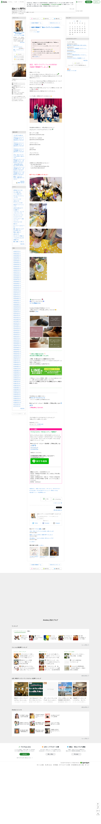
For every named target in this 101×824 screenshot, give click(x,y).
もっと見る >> (32, 541)
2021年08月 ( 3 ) (17, 321)
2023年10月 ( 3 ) (17, 274)
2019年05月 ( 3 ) (17, 372)
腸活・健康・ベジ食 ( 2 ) (18, 241)
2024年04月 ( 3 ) (17, 264)
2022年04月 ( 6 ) (17, 308)
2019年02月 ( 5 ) (17, 377)
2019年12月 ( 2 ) (16, 359)
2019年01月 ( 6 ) (17, 379)
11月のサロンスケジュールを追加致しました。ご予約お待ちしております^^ (18, 145)
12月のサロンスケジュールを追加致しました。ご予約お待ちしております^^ (18, 139)
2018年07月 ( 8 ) (17, 391)
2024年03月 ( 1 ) (17, 266)
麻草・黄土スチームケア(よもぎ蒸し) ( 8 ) (18, 229)
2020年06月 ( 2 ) (17, 347)
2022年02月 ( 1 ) (17, 309)
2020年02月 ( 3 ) (17, 355)
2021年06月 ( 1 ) (17, 325)
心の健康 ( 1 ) (16, 209)
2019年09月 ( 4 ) (17, 364)
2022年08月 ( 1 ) (17, 300)
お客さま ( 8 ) (16, 201)
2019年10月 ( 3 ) (17, 362)
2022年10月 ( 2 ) (17, 296)
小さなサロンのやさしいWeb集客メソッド (76, 58)
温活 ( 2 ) (15, 223)
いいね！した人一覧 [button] (57, 502)
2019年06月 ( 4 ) (17, 370)
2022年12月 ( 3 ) (17, 292)
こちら (36, 311)
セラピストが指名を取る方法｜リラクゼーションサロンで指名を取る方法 (77, 54)
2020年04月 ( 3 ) (17, 351)
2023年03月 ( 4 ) (17, 287)
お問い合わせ (49, 764)
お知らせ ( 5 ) (16, 234)
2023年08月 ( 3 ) (17, 277)
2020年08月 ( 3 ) (17, 343)
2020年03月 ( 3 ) (17, 353)
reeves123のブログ (71, 51)
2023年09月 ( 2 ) (17, 276)
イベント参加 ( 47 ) (17, 194)
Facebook (47, 523)
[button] (98, 813)
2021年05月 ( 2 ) (17, 326)
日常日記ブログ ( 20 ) (18, 190)
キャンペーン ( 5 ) (17, 199)
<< (74, 21)
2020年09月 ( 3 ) (17, 342)
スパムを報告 (41, 764)
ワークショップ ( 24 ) (18, 202)
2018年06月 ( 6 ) (17, 392)
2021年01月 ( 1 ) (16, 334)
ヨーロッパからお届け (69, 651)
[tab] (20, 631)
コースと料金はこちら (35, 303)
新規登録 (89, 2)
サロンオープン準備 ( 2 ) (18, 236)
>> (80, 21)
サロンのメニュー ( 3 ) (18, 215)
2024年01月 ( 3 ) (17, 270)
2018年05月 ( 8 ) (17, 394)
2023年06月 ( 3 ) (17, 281)
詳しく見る (50, 754)
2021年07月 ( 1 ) (17, 323)
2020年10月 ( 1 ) (17, 340)
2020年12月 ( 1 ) (17, 336)
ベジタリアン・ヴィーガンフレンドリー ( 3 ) (18, 212)
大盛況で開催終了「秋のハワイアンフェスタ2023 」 (46, 27)
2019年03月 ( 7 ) (17, 376)
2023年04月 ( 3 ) (17, 285)
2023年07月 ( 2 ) (17, 279)
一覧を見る (85, 60)
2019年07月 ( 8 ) (17, 368)
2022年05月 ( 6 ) (17, 306)
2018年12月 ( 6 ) (16, 381)
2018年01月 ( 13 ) (17, 402)
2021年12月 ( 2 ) (16, 313)
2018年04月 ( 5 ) (17, 396)
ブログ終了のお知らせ (18, 135)
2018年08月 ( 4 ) (17, 389)
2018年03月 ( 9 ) (17, 398)
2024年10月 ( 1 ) (17, 253)
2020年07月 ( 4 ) (17, 345)
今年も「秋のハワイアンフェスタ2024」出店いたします (42, 531)
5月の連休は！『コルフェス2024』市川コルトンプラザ (41, 538)
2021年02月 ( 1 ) (17, 332)
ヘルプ (87, 764)
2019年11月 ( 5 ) (16, 360)
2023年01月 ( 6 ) (17, 291)
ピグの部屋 (22, 35)
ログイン (96, 2)
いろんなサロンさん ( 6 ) (18, 237)
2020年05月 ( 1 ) (17, 349)
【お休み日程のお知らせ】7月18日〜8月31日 (18, 164)
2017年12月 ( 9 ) (16, 404)
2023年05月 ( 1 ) (17, 283)
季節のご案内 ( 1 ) (17, 232)
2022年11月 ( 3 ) (17, 294)
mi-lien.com (40, 424)
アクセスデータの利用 (65, 764)
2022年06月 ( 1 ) (17, 304)
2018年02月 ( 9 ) (17, 400)
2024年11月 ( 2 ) (17, 251)
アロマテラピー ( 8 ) (17, 222)
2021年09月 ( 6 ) (17, 319)
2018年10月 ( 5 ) (17, 385)
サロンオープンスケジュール (38, 397)
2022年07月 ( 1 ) (17, 302)
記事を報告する (58, 510)
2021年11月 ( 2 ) (16, 315)
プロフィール (16, 35)
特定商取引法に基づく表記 (78, 764)
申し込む (76, 754)
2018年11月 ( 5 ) (16, 383)
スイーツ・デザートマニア (20, 651)
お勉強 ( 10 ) (16, 239)
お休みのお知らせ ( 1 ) (18, 208)
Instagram (58, 523)
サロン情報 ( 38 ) (17, 192)
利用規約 (56, 764)
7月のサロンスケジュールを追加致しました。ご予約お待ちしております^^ (18, 168)
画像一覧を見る (21, 182)
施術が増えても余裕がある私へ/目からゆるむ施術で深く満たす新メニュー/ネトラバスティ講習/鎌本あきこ (77, 45)
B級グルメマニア (43, 651)
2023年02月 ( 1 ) (17, 289)
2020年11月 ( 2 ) (17, 338)
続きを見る (22, 42)
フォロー (41, 518)
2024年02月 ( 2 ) (17, 268)
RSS (70, 69)
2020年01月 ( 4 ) (17, 357)
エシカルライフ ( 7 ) (17, 216)
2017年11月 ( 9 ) (16, 406)
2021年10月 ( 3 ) (17, 317)
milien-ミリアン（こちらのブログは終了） (19, 33)
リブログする (58, 499)
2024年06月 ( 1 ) (17, 260)
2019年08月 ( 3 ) (17, 366)
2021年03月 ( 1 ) (17, 330)
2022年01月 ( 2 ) (17, 311)
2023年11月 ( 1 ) (16, 272)
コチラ (33, 445)
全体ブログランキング (17, 46)
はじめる (25, 754)
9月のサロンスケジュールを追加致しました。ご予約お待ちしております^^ (18, 161)
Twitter (36, 523)
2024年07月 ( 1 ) (17, 259)
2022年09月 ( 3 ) (17, 298)
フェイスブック (34, 447)
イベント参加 (36, 31)
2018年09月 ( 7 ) (17, 387)
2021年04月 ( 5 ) (17, 328)
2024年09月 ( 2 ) (17, 255)
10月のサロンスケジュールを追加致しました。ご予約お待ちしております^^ (18, 151)
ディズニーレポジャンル (20, 631)
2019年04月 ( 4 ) (17, 374)
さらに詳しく (36, 56)
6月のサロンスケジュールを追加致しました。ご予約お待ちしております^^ (18, 173)
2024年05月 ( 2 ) (17, 262)
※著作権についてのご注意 (71, 70)
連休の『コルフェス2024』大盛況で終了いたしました (41, 534)
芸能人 (28, 631)
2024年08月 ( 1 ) (17, 257)
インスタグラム (34, 449)
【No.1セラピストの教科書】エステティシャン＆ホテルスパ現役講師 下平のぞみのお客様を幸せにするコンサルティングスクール (77, 48)
